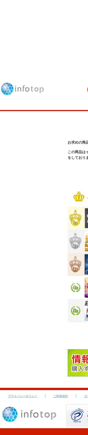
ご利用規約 (60, 396)
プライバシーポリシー (22, 396)
